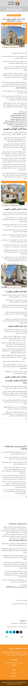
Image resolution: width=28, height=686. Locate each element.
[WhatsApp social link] (10, 632)
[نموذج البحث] (1, 3)
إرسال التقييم (22, 620)
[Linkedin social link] (14, 632)
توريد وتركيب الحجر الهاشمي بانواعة (14, 15)
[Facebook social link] (20, 632)
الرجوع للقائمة (14, 636)
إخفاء (20, 111)
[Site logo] (14, 3)
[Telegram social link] (7, 632)
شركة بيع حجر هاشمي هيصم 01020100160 (16, 586)
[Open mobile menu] (26, 3)
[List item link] (14, 663)
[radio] (13, 607)
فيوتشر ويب (9, 683)
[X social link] (17, 632)
